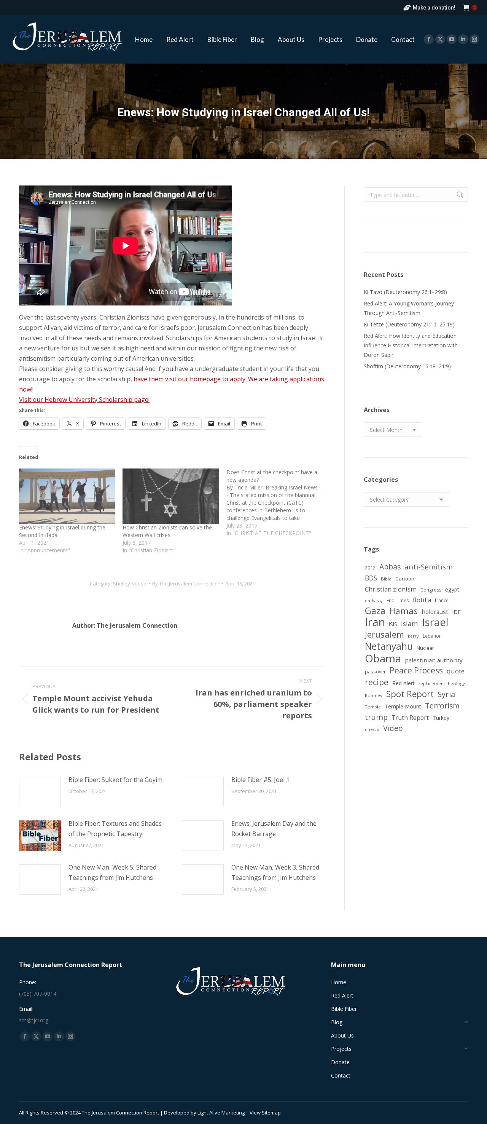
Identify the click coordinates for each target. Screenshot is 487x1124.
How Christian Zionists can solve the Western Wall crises (167, 531)
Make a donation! (434, 8)
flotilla (422, 600)
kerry (413, 636)
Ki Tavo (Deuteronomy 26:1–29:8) (405, 292)
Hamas (403, 611)
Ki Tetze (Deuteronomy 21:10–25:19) (409, 324)
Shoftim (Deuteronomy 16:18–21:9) (407, 366)
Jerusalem (384, 634)
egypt (452, 589)
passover (375, 671)
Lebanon (432, 636)
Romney (373, 695)
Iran (375, 622)
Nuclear (425, 647)
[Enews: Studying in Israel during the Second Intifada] (67, 495)
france (442, 600)
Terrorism (442, 705)
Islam (409, 623)
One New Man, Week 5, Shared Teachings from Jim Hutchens (112, 872)
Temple (373, 707)
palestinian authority (434, 660)
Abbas (390, 566)
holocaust (435, 612)
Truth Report (410, 717)
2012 (370, 567)
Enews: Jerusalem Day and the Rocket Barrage (274, 828)
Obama (383, 658)
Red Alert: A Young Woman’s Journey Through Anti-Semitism (409, 308)
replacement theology (442, 683)
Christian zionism (391, 589)
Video (393, 728)
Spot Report (410, 694)
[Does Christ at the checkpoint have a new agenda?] (278, 502)
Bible (386, 579)
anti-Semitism (428, 566)
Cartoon (404, 578)
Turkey (441, 717)
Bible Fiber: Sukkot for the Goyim (115, 779)
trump (376, 717)
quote (456, 671)
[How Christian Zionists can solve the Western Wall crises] (170, 495)
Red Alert (403, 683)
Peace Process (416, 670)
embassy (374, 600)
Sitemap (271, 1112)
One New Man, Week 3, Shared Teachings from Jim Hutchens (275, 872)
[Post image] (40, 792)
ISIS (393, 624)
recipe (376, 682)
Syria (446, 694)
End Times (398, 600)
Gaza (375, 611)
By (186, 583)
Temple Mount (403, 706)
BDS (371, 578)
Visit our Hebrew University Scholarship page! (84, 399)
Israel (435, 622)
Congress (430, 590)
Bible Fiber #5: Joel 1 (260, 779)
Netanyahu (389, 646)
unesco (372, 729)
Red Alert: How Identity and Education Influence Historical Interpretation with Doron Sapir (411, 345)
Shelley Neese (129, 583)
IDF (456, 612)
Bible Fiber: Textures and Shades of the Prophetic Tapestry (115, 828)
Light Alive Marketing (221, 1112)
